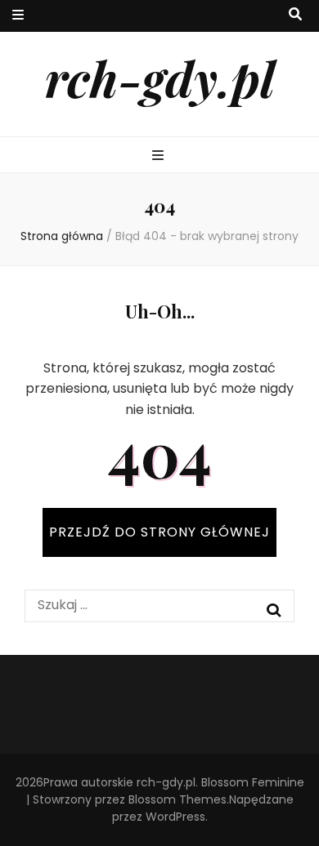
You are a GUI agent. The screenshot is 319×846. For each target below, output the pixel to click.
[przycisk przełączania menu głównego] (160, 156)
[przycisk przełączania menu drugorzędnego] (18, 16)
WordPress (175, 816)
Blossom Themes (177, 799)
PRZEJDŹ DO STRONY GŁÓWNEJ (159, 532)
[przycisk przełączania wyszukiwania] (295, 15)
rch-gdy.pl (160, 77)
